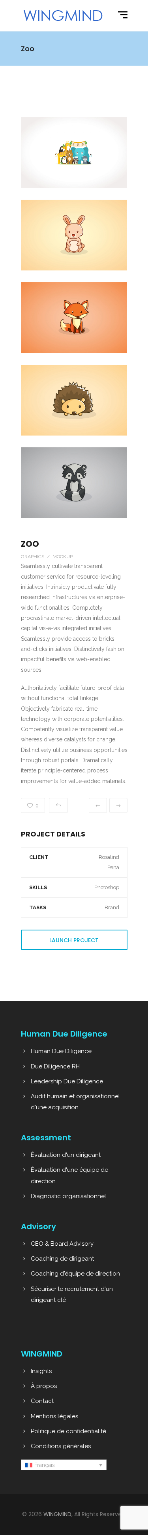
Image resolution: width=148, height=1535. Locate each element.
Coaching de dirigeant (62, 1258)
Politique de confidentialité (68, 1431)
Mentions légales (54, 1416)
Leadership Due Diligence (67, 1081)
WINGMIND (57, 1514)
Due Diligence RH (55, 1066)
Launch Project (74, 940)
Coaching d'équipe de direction (75, 1273)
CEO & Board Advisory (62, 1243)
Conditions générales (61, 1446)
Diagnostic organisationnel (68, 1196)
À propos (44, 1386)
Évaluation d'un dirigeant (66, 1154)
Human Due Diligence (61, 1051)
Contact (42, 1400)
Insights (41, 1371)
